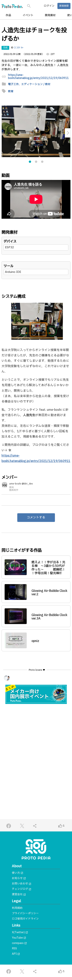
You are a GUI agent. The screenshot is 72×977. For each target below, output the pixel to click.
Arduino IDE (13, 272)
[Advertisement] (36, 747)
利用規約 (17, 908)
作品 (8, 15)
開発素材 (50, 15)
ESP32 (9, 247)
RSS (14, 949)
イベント (28, 15)
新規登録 (64, 5)
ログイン (49, 6)
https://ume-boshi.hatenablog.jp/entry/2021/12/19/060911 (38, 77)
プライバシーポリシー (25, 913)
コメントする (36, 517)
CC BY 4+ (18, 47)
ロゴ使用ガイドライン (25, 919)
